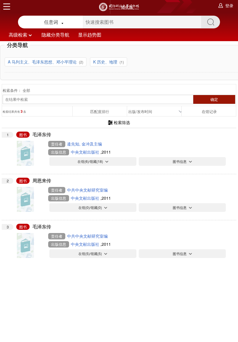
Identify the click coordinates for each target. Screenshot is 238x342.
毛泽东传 (42, 134)
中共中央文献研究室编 (87, 190)
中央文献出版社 (85, 152)
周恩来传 (42, 180)
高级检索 (18, 34)
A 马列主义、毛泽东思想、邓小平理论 (43, 62)
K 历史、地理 (105, 62)
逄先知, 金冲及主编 (84, 144)
